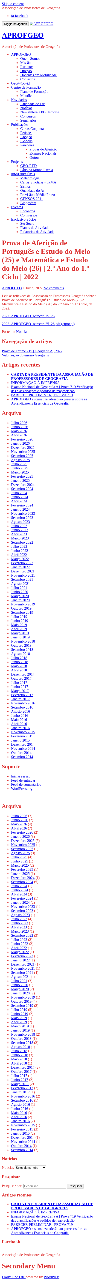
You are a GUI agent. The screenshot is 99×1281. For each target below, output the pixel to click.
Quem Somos (30, 58)
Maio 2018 (19, 666)
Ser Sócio (27, 223)
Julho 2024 (19, 493)
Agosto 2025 (20, 460)
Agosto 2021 (20, 584)
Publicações (19, 124)
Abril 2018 (19, 670)
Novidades (19, 100)
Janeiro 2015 (20, 740)
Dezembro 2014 (23, 744)
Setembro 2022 (22, 542)
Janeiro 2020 (20, 600)
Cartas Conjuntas (32, 129)
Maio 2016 (19, 720)
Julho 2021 (19, 588)
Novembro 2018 (23, 641)
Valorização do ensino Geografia (25, 355)
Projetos (17, 162)
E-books (26, 141)
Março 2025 (20, 472)
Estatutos (26, 67)
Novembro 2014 (23, 748)
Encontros (27, 211)
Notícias (26, 108)
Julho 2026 (19, 423)
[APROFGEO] (41, 24)
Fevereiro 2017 (22, 695)
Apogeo (26, 137)
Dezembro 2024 (23, 485)
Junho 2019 (19, 621)
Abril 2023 (19, 534)
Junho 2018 (19, 662)
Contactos (27, 79)
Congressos (28, 215)
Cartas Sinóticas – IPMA (38, 182)
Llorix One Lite (14, 1277)
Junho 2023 (19, 530)
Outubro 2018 (21, 645)
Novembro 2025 (23, 452)
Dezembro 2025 (23, 447)
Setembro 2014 (22, 757)
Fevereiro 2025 (22, 476)
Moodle (26, 96)
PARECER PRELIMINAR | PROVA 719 (42, 395)
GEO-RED (28, 166)
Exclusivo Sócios (23, 219)
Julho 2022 (19, 546)
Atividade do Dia (32, 104)
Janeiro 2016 (20, 728)
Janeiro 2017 (20, 699)
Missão (25, 63)
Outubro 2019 (21, 608)
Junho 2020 (19, 592)
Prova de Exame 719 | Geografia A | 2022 (32, 351)
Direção (26, 71)
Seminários (28, 120)
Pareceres (27, 145)
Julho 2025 (19, 464)
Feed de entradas (23, 780)
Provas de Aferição (43, 149)
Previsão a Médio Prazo (37, 195)
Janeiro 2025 (20, 480)
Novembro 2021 (23, 575)
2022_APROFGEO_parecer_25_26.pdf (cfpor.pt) (38, 324)
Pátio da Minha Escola (36, 170)
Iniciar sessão (20, 776)
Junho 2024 (19, 497)
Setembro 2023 (22, 518)
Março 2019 (20, 633)
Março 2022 (20, 559)
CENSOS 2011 (31, 199)
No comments (54, 288)
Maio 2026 (19, 431)
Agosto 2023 (20, 522)
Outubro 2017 (21, 678)
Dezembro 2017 (23, 674)
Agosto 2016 (20, 711)
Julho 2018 (19, 658)
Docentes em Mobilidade (38, 75)
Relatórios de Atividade (37, 232)
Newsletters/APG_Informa (39, 112)
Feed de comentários (26, 784)
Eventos (17, 207)
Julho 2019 (19, 617)
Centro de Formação (26, 87)
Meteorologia (30, 178)
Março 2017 (20, 691)
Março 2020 (20, 596)
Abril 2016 (19, 724)
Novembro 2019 (23, 604)
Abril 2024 (19, 501)
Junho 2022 (19, 551)
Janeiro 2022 (20, 567)
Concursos (28, 116)
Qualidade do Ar (32, 190)
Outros (34, 157)
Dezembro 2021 (23, 571)
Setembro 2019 (22, 612)
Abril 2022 (19, 555)
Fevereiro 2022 (22, 563)
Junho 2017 (19, 687)
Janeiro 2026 (20, 443)
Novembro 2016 (23, 703)
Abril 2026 (19, 435)
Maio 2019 (19, 625)
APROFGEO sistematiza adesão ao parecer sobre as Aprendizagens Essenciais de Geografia (49, 401)
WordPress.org (21, 789)
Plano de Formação (34, 91)
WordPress (51, 1277)
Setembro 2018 (22, 649)
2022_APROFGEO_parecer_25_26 (28, 316)
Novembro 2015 (23, 732)
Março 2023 (20, 538)
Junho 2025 (19, 468)
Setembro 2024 (22, 489)
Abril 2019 (19, 629)
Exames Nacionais (42, 153)
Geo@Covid (20, 83)
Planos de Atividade (34, 228)
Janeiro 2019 (20, 637)
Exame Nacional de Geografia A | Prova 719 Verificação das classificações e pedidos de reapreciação (52, 389)
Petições (26, 133)
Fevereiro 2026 (22, 439)
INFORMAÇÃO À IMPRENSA (35, 383)
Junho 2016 (19, 715)
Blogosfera (28, 203)
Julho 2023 (19, 526)
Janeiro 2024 (20, 509)
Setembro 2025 (22, 456)
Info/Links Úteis (23, 174)
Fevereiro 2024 (22, 505)
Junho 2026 (19, 427)
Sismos (25, 186)
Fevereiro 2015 (22, 736)
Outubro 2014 (21, 753)
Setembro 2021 (22, 579)
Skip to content (13, 4)
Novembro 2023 (23, 513)
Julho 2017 (19, 682)
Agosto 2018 (20, 654)
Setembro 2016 (22, 707)
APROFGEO (23, 35)
